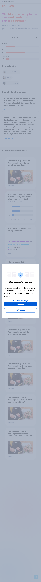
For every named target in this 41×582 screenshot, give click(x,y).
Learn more (8, 296)
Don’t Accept (20, 310)
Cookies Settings (20, 301)
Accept (20, 304)
